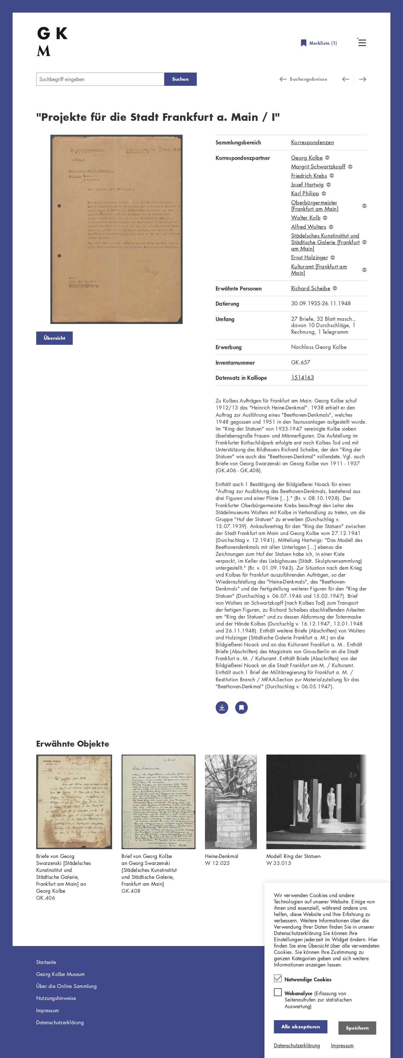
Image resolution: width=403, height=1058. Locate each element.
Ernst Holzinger (309, 257)
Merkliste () (323, 43)
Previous (26, 230)
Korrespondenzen (312, 142)
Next (206, 230)
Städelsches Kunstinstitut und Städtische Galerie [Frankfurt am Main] (325, 242)
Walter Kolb (306, 218)
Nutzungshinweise (56, 998)
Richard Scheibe (310, 288)
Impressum (47, 1010)
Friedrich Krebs (309, 176)
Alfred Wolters (308, 227)
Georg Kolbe (307, 158)
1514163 (302, 377)
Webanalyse (318, 999)
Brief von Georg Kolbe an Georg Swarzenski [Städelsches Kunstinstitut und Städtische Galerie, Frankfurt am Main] (149, 870)
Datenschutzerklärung (60, 1022)
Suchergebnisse (308, 79)
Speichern (357, 1028)
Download (222, 707)
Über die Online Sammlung (66, 986)
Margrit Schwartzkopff (318, 166)
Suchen (180, 79)
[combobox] (100, 79)
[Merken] (241, 707)
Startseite (46, 962)
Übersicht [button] (54, 338)
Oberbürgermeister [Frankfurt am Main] (314, 205)
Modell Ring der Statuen (293, 856)
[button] (362, 42)
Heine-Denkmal (221, 856)
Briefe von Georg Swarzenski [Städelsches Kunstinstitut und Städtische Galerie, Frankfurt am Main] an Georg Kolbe (63, 873)
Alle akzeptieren (300, 1026)
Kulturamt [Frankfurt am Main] (319, 269)
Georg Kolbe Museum (60, 974)
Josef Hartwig (307, 184)
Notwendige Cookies (308, 979)
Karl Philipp (305, 193)
